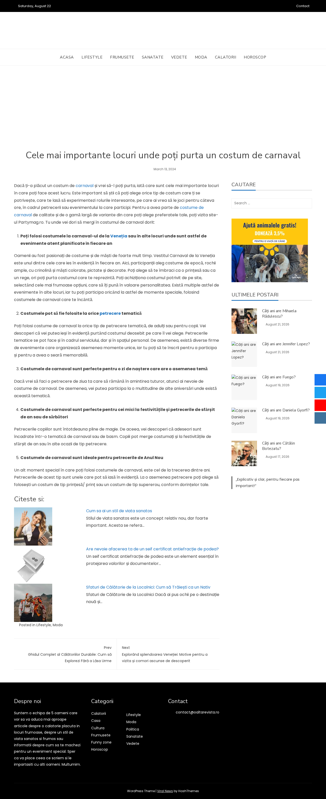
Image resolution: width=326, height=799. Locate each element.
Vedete (179, 57)
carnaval (84, 186)
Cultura (97, 728)
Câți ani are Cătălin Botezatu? (278, 445)
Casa (95, 720)
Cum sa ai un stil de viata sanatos (119, 511)
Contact (302, 6)
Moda (201, 57)
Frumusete (122, 57)
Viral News (165, 791)
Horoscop (255, 57)
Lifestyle (92, 57)
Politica (132, 729)
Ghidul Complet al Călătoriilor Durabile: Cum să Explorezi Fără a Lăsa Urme (70, 654)
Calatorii (225, 57)
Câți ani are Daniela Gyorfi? (286, 410)
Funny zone (101, 742)
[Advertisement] (163, 111)
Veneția (118, 236)
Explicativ (245, 479)
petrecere (110, 313)
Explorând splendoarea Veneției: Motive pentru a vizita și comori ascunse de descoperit (165, 654)
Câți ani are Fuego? (279, 377)
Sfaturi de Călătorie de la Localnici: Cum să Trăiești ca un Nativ (148, 587)
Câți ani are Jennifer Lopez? (286, 344)
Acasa (67, 57)
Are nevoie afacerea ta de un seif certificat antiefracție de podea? (152, 549)
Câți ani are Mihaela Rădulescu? (279, 313)
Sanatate (153, 57)
